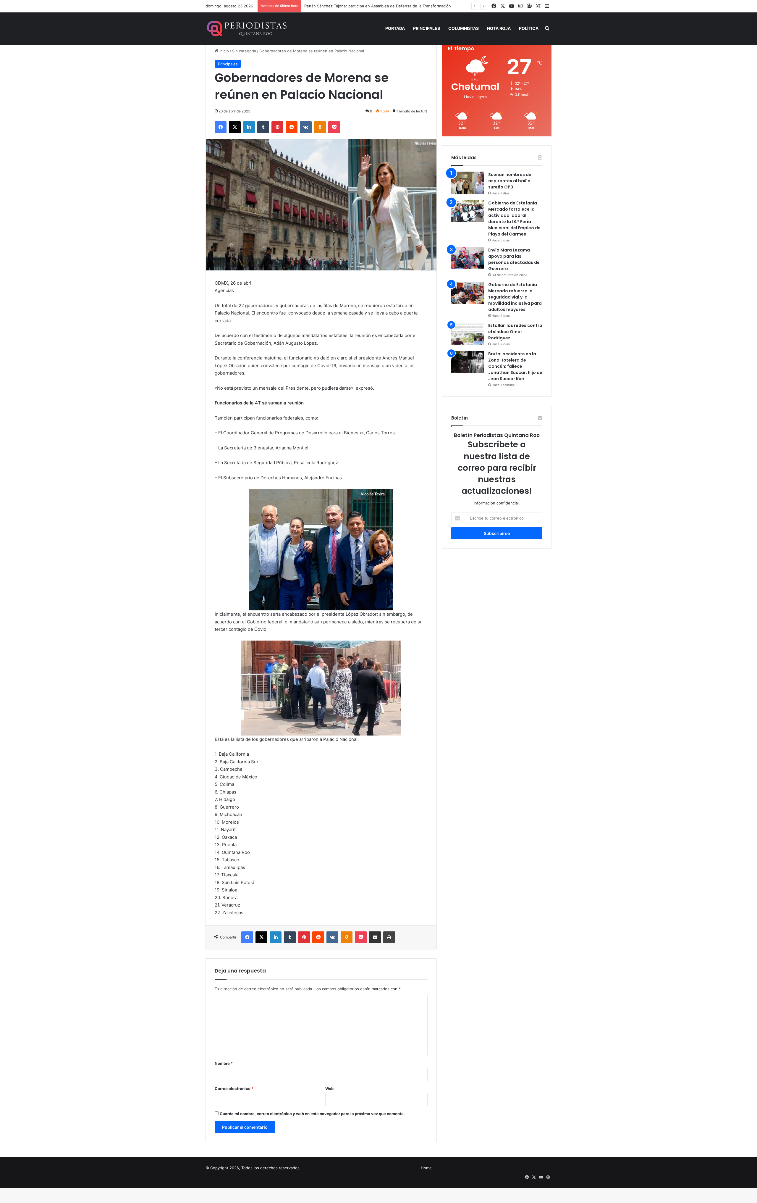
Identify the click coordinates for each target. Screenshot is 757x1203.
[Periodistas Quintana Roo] (246, 28)
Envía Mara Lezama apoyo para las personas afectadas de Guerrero (514, 259)
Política (528, 28)
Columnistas (463, 28)
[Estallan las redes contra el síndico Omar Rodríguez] (467, 333)
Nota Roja (499, 28)
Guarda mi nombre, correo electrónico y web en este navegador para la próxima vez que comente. (312, 1113)
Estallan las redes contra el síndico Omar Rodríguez (515, 331)
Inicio (223, 51)
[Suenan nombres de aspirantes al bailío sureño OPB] (467, 183)
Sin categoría (244, 51)
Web (329, 1088)
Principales (426, 28)
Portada (395, 28)
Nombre (224, 1063)
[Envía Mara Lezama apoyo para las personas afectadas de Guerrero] (467, 258)
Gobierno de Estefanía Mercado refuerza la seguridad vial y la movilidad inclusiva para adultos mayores (515, 297)
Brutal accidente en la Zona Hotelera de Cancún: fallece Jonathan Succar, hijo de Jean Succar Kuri (515, 366)
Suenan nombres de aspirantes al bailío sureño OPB (509, 181)
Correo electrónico (234, 1088)
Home (426, 1167)
